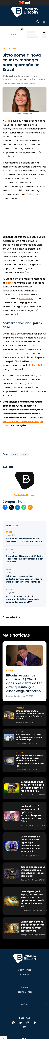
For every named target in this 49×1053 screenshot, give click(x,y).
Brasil (24, 454)
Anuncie (25, 987)
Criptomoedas (10, 48)
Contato (24, 974)
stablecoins (25, 298)
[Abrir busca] (37, 22)
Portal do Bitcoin (24, 12)
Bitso (7, 120)
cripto (9, 282)
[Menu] (44, 22)
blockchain (37, 365)
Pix (25, 194)
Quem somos (24, 970)
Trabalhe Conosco (24, 992)
